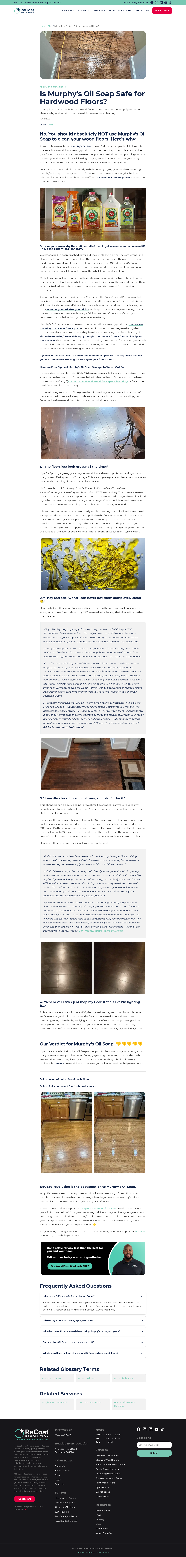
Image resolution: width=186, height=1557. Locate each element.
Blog (112, 10)
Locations (124, 10)
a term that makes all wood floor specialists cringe (98, 381)
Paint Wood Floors (105, 1482)
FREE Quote (162, 10)
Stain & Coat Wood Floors (109, 1478)
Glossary (100, 1519)
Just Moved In (62, 1512)
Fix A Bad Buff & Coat (66, 1521)
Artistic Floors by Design (101, 930)
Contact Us (142, 10)
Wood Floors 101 (104, 1533)
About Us (60, 1466)
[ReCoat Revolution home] (24, 10)
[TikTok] (162, 1429)
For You (82, 10)
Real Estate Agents (64, 1502)
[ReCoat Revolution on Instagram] (156, 2)
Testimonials (102, 1528)
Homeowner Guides (65, 1498)
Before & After (62, 1470)
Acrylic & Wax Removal (54, 1402)
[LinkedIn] (150, 1429)
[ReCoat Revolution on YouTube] (165, 2)
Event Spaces (103, 1492)
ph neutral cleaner (124, 1378)
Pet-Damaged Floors (66, 1516)
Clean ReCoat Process (90, 1402)
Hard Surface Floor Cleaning (124, 1404)
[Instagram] (144, 1429)
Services (67, 10)
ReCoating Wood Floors (108, 1473)
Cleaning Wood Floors (107, 1460)
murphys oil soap (51, 1378)
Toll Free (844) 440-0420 (135, 2)
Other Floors (102, 1496)
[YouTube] (156, 1429)
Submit (154, 1453)
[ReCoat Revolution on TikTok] (170, 2)
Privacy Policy (103, 1552)
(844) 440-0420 (63, 1435)
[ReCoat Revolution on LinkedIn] (161, 2)
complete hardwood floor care (98, 1208)
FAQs (57, 1479)
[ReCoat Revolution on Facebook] (151, 2)
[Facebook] (138, 1429)
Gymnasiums (102, 1487)
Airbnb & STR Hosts (65, 1507)
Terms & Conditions (85, 1552)
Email (50, 125)
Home (43, 26)
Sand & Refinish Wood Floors (110, 1464)
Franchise (60, 1484)
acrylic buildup (86, 1378)
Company (97, 10)
